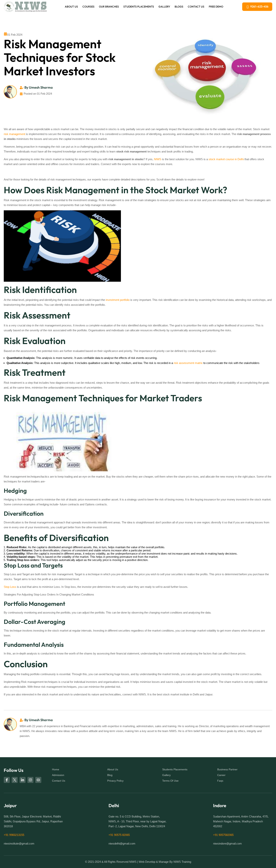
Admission (58, 775)
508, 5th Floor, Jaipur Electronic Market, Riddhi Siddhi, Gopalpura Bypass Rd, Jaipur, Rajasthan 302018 (33, 821)
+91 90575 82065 (119, 834)
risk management (14, 134)
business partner (227, 769)
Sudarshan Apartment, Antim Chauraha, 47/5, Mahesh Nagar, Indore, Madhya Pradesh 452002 (240, 821)
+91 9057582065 (223, 834)
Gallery (164, 6)
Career (221, 775)
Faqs (220, 780)
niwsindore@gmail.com (227, 843)
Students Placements (138, 6)
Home (55, 769)
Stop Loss (10, 586)
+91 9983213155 (14, 834)
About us (71, 6)
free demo (216, 6)
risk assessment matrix (188, 363)
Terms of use (170, 780)
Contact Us (196, 6)
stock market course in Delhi (226, 159)
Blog (109, 775)
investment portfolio (118, 299)
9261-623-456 (259, 6)
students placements (174, 769)
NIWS (157, 159)
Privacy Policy (115, 780)
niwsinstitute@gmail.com (19, 843)
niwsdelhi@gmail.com (122, 843)
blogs (179, 6)
